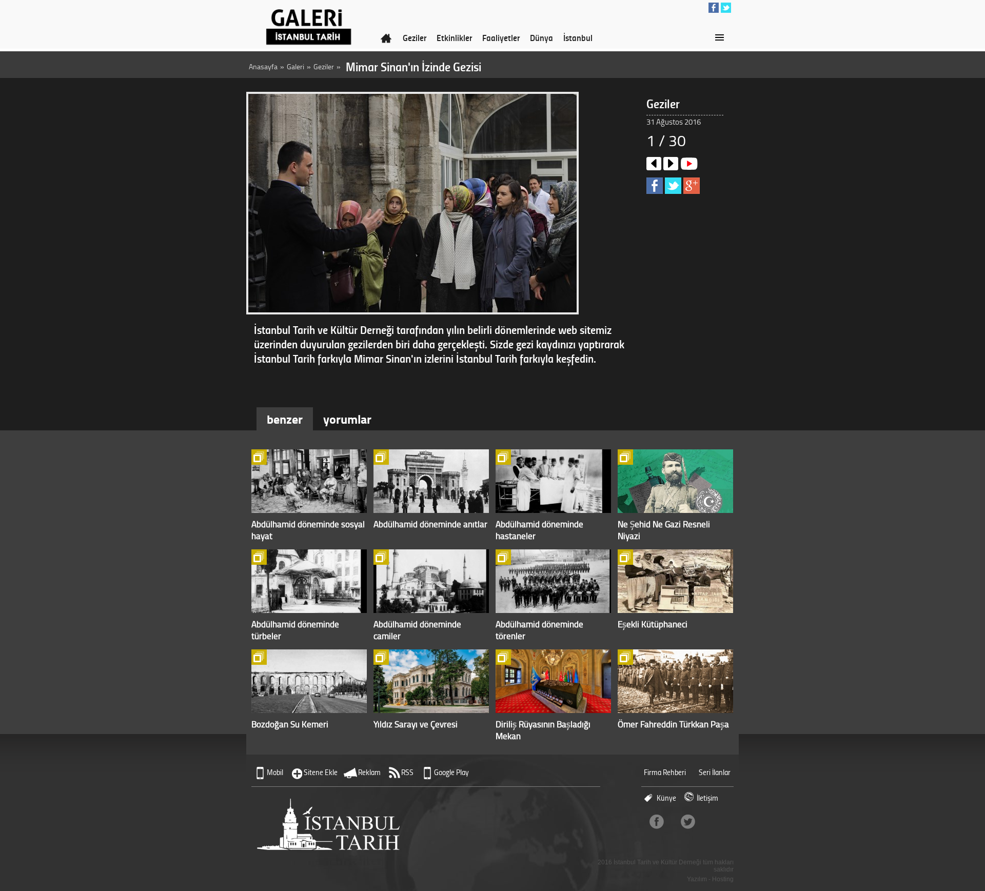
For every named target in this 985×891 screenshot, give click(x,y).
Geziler (414, 37)
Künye (666, 798)
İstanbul (578, 37)
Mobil (275, 772)
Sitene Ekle (321, 772)
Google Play (451, 772)
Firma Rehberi (665, 772)
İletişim (707, 798)
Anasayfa (263, 66)
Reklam (369, 772)
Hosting (723, 879)
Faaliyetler (501, 37)
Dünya (541, 37)
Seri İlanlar (715, 772)
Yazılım (697, 879)
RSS (407, 772)
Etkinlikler (454, 37)
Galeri (295, 66)
